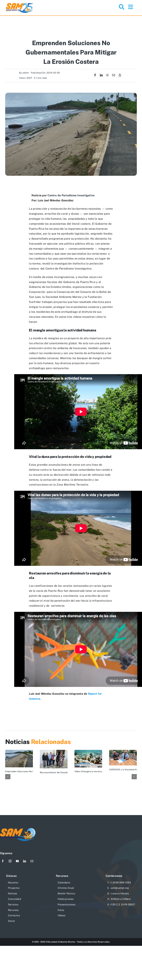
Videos (61, 915)
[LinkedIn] (101, 75)
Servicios (13, 904)
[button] (7, 776)
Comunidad (14, 899)
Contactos (14, 915)
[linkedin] (24, 861)
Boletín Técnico (66, 893)
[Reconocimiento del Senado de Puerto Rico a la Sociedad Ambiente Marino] (54, 751)
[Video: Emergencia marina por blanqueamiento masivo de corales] (88, 751)
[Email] (113, 75)
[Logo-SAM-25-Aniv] (19, 3)
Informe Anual (66, 888)
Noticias (12, 893)
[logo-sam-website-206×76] (18, 829)
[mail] (32, 861)
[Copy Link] (120, 75)
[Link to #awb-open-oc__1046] (121, 7)
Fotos (61, 910)
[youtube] (17, 861)
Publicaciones (66, 899)
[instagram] (10, 861)
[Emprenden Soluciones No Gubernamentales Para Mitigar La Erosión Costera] (19, 751)
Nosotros (13, 882)
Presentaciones (67, 904)
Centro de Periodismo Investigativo (71, 195)
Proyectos (14, 888)
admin (25, 72)
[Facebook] (95, 75)
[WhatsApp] (107, 75)
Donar (11, 921)
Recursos (13, 910)
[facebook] (3, 861)
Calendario (64, 882)
